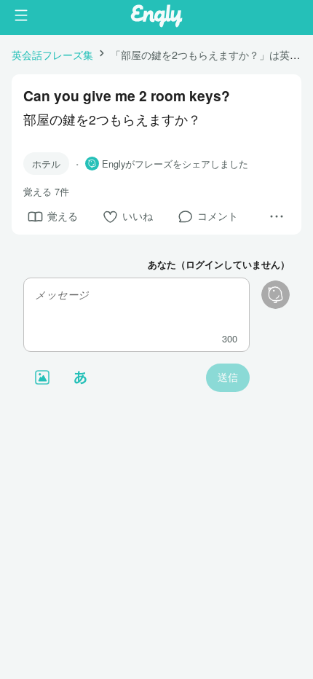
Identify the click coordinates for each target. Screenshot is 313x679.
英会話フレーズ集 (52, 54)
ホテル (46, 163)
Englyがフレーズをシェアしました (175, 163)
